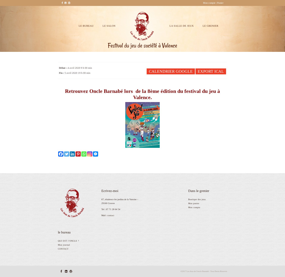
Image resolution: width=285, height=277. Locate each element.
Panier (220, 3)
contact (110, 215)
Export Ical (211, 71)
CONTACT (63, 249)
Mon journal (64, 245)
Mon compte (209, 3)
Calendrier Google (171, 71)
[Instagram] (89, 154)
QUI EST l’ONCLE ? (68, 241)
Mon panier (193, 203)
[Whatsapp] (84, 154)
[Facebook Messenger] (95, 154)
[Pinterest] (78, 154)
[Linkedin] (72, 154)
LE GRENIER (210, 25)
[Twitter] (66, 154)
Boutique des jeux (197, 199)
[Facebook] (60, 154)
